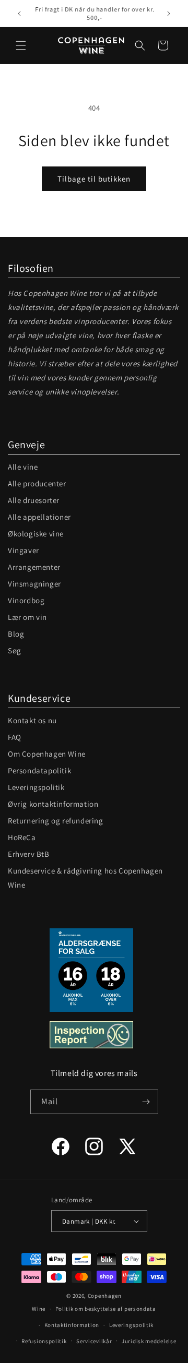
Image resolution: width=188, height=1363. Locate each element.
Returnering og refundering (55, 821)
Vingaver (23, 550)
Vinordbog (26, 600)
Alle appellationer (39, 517)
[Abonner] (146, 1102)
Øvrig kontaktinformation (53, 804)
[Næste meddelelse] (168, 13)
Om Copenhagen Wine (47, 754)
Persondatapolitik (39, 770)
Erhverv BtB (29, 854)
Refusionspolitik (43, 1341)
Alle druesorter (34, 500)
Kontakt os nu (32, 720)
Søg (14, 650)
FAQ (14, 737)
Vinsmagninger (34, 584)
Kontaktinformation (72, 1325)
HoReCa (22, 837)
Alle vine (23, 467)
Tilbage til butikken (94, 179)
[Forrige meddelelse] (19, 13)
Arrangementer (34, 567)
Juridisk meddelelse (149, 1341)
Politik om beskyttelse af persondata (105, 1308)
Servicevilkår (94, 1341)
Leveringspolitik (36, 787)
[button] (20, 45)
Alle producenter (37, 483)
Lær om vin (27, 617)
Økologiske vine (36, 534)
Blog (16, 634)
